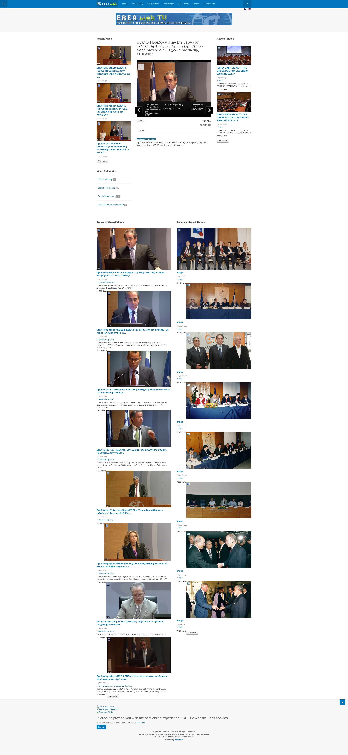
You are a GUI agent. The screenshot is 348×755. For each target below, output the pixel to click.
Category (167, 108)
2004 (180, 279)
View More (102, 161)
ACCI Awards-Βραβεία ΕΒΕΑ (112, 204)
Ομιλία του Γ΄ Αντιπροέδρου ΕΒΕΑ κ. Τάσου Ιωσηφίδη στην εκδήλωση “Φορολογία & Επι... (130, 512)
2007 (180, 378)
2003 (180, 428)
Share (141, 120)
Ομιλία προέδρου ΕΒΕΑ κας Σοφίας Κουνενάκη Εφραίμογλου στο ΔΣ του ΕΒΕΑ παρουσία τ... (132, 565)
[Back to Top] (342, 702)
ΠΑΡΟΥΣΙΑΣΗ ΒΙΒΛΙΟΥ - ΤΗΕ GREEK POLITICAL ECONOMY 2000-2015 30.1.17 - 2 (233, 117)
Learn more (141, 722)
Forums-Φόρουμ (106, 179)
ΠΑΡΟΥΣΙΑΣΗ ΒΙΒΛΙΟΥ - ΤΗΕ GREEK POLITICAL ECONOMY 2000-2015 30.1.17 (233, 70)
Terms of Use (209, 3)
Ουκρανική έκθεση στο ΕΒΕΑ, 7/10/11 (197, 106)
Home (125, 3)
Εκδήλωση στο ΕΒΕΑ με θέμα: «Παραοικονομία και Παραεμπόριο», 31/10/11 (153, 109)
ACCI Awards (153, 3)
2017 (221, 80)
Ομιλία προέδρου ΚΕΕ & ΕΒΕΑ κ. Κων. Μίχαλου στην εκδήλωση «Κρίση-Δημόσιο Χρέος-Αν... (132, 677)
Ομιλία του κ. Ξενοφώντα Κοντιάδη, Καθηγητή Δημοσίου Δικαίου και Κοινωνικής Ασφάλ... (133, 391)
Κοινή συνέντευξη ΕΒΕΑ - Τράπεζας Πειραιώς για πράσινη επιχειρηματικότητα (130, 623)
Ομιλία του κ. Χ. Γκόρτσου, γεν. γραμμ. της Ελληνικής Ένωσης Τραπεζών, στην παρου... (132, 451)
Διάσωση (151, 139)
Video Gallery (137, 3)
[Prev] (138, 110)
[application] (174, 83)
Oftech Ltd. (179, 739)
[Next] (209, 110)
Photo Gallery (168, 3)
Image (180, 272)
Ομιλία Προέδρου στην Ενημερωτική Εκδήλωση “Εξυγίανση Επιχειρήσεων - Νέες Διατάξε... (130, 274)
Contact (196, 3)
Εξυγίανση (141, 139)
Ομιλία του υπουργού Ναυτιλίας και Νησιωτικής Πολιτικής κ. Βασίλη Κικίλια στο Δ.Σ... (113, 148)
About (141, 130)
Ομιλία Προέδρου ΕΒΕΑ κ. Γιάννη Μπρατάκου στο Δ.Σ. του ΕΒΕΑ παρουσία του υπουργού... (112, 110)
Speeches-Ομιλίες (108, 187)
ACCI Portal (183, 3)
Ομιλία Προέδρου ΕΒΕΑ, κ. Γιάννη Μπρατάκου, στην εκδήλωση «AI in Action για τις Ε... (113, 72)
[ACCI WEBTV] (107, 3)
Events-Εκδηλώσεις (174, 104)
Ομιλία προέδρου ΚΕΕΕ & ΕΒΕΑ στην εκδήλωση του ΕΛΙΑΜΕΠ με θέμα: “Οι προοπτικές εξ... (133, 331)
